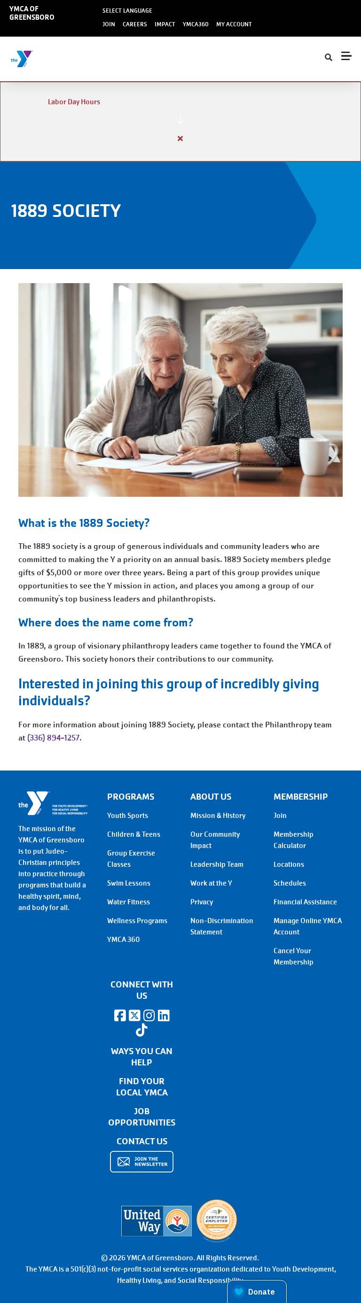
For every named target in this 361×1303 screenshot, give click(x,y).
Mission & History (217, 815)
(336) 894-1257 (53, 737)
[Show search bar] (328, 58)
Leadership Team (216, 864)
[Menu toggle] (346, 56)
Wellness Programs (137, 920)
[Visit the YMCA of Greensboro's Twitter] (134, 1015)
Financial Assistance (305, 902)
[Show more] (180, 119)
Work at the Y (211, 883)
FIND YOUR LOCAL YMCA (142, 1087)
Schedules (290, 883)
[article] (180, 122)
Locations (289, 864)
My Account (234, 24)
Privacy (201, 902)
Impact (165, 24)
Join (108, 24)
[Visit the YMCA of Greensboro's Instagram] (149, 1015)
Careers (135, 24)
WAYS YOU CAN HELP (142, 1057)
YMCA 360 (123, 939)
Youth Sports (127, 815)
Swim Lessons (128, 883)
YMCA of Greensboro (32, 13)
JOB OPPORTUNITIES (141, 1117)
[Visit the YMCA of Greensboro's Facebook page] (119, 1015)
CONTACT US (142, 1141)
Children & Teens (133, 834)
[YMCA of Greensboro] (63, 59)
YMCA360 (196, 24)
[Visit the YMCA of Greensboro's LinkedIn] (163, 1015)
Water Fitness (128, 902)
